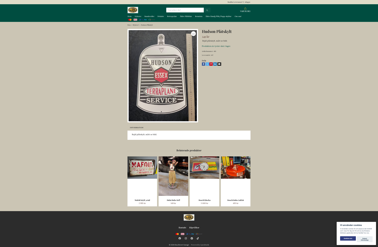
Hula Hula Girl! (173, 200)
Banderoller (149, 16)
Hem (130, 16)
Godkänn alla (348, 238)
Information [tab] (137, 128)
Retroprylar (172, 16)
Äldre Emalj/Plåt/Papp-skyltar (218, 16)
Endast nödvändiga (365, 239)
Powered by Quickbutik (200, 245)
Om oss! (238, 16)
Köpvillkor (194, 227)
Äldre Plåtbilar (186, 16)
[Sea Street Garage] (133, 10)
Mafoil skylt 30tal (142, 200)
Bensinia (198, 16)
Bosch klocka (204, 200)
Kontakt (182, 227)
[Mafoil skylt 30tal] (142, 176)
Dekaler (161, 16)
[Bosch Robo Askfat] (235, 176)
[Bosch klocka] (204, 176)
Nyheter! (136, 25)
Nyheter (138, 16)
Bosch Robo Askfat (235, 200)
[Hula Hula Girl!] (173, 176)
